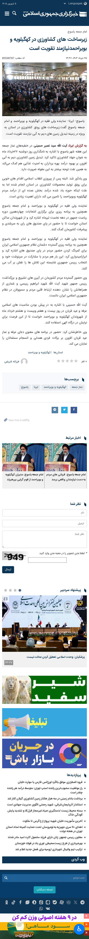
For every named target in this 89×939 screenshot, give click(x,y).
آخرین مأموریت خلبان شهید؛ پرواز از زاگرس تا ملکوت (53, 821)
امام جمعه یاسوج (77, 32)
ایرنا (50, 14)
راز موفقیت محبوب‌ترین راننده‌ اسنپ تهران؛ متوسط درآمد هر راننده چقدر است (45, 790)
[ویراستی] (27, 902)
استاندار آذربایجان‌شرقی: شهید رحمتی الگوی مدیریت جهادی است (45, 804)
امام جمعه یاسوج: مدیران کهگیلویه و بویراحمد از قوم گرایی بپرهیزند (24, 477)
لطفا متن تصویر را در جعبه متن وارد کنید (63, 553)
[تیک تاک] (13, 902)
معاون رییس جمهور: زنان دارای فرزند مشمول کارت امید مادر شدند (45, 837)
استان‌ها (58, 352)
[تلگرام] (82, 902)
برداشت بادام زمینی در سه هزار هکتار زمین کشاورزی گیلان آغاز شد (45, 798)
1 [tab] (20, 590)
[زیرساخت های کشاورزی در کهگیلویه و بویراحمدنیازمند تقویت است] (44, 89)
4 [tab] (5, 590)
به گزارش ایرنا (78, 146)
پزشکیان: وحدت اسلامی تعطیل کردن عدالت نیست (56, 657)
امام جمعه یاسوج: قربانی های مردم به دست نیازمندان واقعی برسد (66, 477)
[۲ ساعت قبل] (44, 623)
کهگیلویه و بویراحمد (39, 352)
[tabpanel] (44, 631)
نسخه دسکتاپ (45, 890)
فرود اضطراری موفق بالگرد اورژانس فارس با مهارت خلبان (50, 782)
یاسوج (25, 387)
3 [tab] (10, 590)
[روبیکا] (69, 902)
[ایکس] (75, 902)
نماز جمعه (77, 387)
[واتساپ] (41, 909)
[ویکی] (48, 909)
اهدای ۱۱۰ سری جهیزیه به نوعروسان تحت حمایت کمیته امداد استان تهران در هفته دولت (44, 829)
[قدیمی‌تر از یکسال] (65, 457)
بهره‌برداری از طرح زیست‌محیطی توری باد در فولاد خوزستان (49, 843)
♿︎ (79, 929)
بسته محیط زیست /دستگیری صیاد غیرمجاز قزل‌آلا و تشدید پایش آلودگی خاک (45, 812)
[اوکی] (7, 902)
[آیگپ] (48, 902)
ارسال (8, 569)
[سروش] (34, 902)
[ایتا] (41, 902)
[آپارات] (62, 902)
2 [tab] (15, 590)
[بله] (55, 902)
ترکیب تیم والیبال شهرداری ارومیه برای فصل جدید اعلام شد (49, 849)
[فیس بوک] (20, 902)
